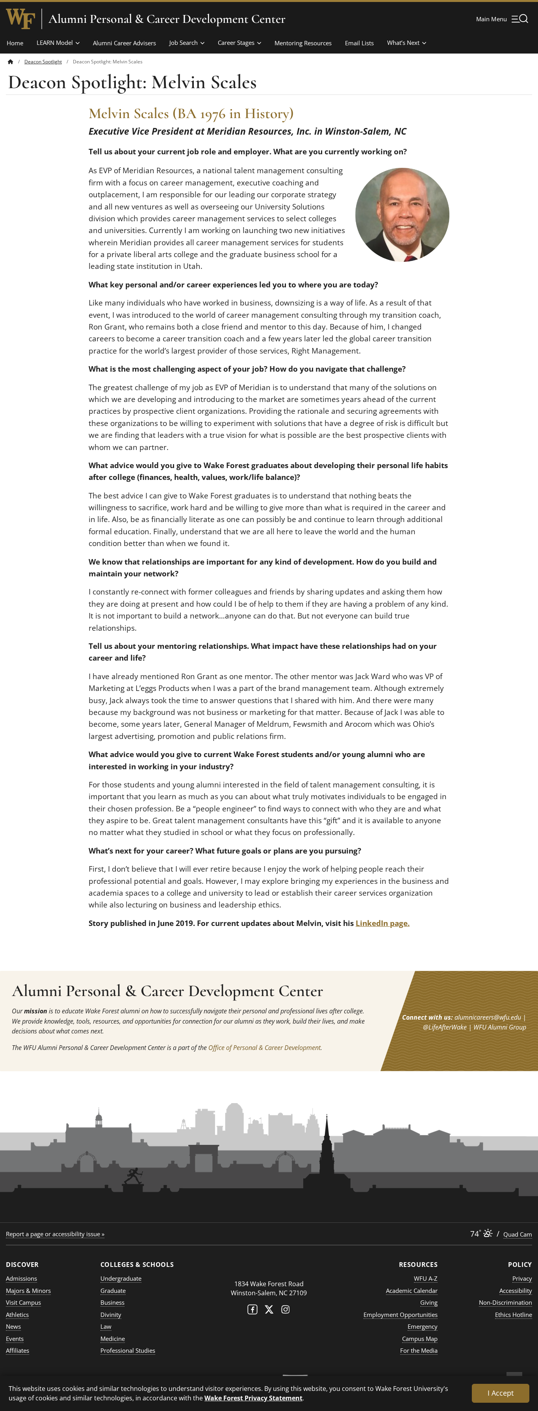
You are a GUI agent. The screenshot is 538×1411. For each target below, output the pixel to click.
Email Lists (359, 43)
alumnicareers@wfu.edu (488, 1017)
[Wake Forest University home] (20, 19)
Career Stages (236, 42)
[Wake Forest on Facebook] (252, 1311)
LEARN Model (55, 42)
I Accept (501, 1393)
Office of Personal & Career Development (264, 1047)
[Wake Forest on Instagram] (285, 1311)
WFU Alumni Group (499, 1027)
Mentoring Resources (303, 43)
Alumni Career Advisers (124, 43)
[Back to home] (10, 61)
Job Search (183, 42)
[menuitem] (16, 61)
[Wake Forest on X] (269, 1311)
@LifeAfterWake (445, 1027)
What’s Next (403, 42)
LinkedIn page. (383, 923)
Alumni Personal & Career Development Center (167, 19)
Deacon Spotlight (43, 61)
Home (15, 43)
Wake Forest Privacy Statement (253, 1397)
